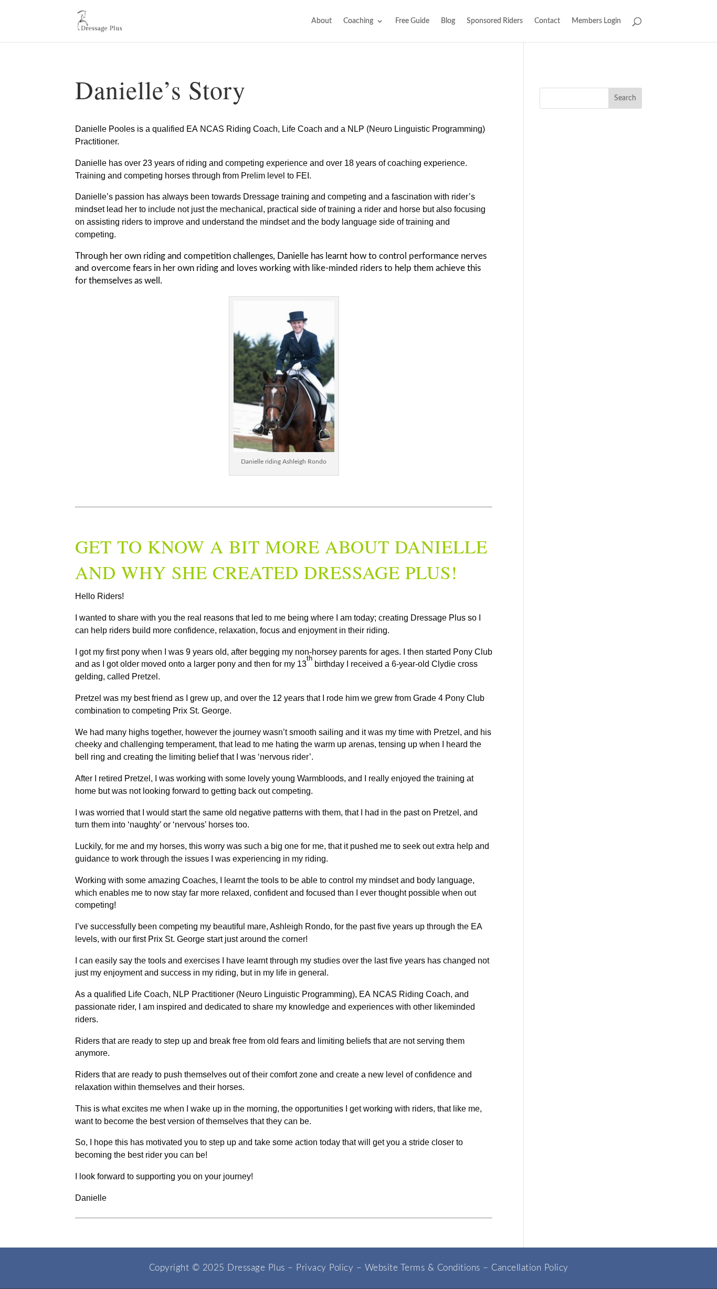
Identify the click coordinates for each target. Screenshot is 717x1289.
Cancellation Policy (529, 1267)
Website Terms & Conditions (422, 1267)
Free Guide (412, 21)
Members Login (596, 21)
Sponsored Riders (495, 21)
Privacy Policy (324, 1267)
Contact (547, 21)
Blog (448, 21)
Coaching (358, 21)
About (321, 21)
